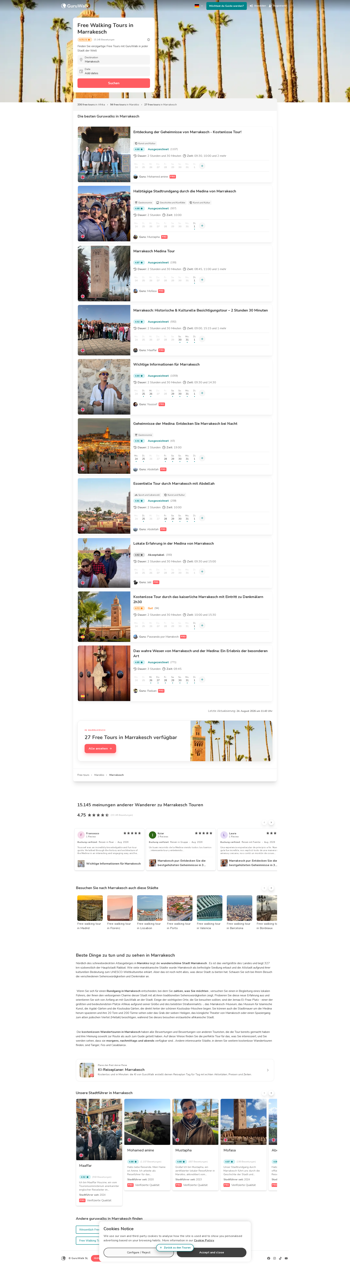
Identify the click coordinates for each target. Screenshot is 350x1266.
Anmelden (260, 5)
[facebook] (268, 1258)
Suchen (113, 83)
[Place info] (148, 39)
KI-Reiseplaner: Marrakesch (121, 1069)
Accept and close (211, 1252)
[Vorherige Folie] (264, 822)
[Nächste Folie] (271, 822)
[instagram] (274, 1258)
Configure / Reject (138, 1252)
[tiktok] (280, 1258)
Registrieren (280, 5)
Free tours (83, 775)
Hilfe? (97, 1258)
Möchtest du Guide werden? (226, 6)
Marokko (99, 775)
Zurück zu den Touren (177, 1247)
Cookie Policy (204, 1240)
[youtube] (286, 1258)
